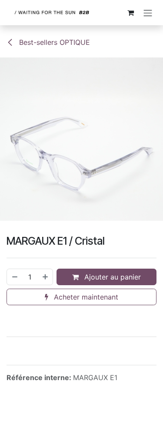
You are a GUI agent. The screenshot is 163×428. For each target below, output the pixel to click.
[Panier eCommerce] (130, 12)
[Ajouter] (45, 277)
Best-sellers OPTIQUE (53, 42)
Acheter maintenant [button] (85, 297)
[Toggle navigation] (147, 12)
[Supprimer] (14, 277)
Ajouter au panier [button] (111, 277)
